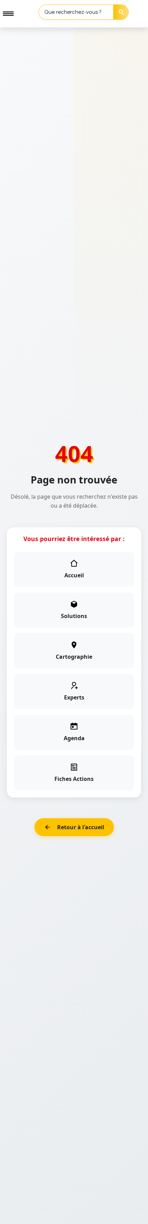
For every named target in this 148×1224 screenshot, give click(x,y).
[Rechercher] (121, 12)
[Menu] (5, 13)
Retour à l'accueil (80, 827)
